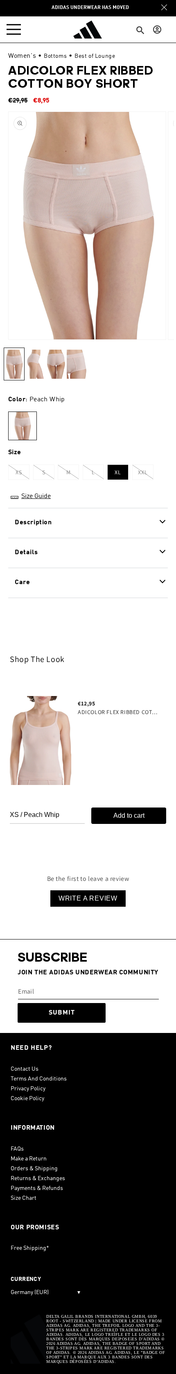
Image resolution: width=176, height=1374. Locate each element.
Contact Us (24, 1069)
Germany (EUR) (45, 1292)
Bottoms (55, 56)
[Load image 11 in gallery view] (56, 364)
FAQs (17, 1149)
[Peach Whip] (22, 426)
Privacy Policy (28, 1089)
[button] (16, 29)
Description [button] (33, 522)
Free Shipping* (30, 1248)
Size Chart (23, 1198)
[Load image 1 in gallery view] (14, 364)
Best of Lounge (94, 56)
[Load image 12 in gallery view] (77, 364)
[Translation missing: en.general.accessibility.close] (164, 7)
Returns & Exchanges (38, 1178)
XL (118, 472)
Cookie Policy (27, 1098)
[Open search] (140, 30)
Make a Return (29, 1159)
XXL (145, 474)
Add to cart (128, 815)
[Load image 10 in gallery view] (35, 364)
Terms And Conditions (39, 1079)
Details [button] (26, 552)
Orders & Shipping (34, 1169)
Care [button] (22, 582)
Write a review (88, 898)
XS (22, 474)
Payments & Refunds (37, 1188)
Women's (22, 56)
